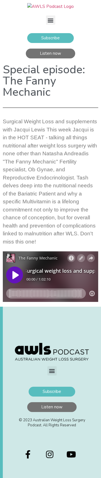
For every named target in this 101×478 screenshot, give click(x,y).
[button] (50, 20)
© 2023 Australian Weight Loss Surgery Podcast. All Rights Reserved (52, 423)
